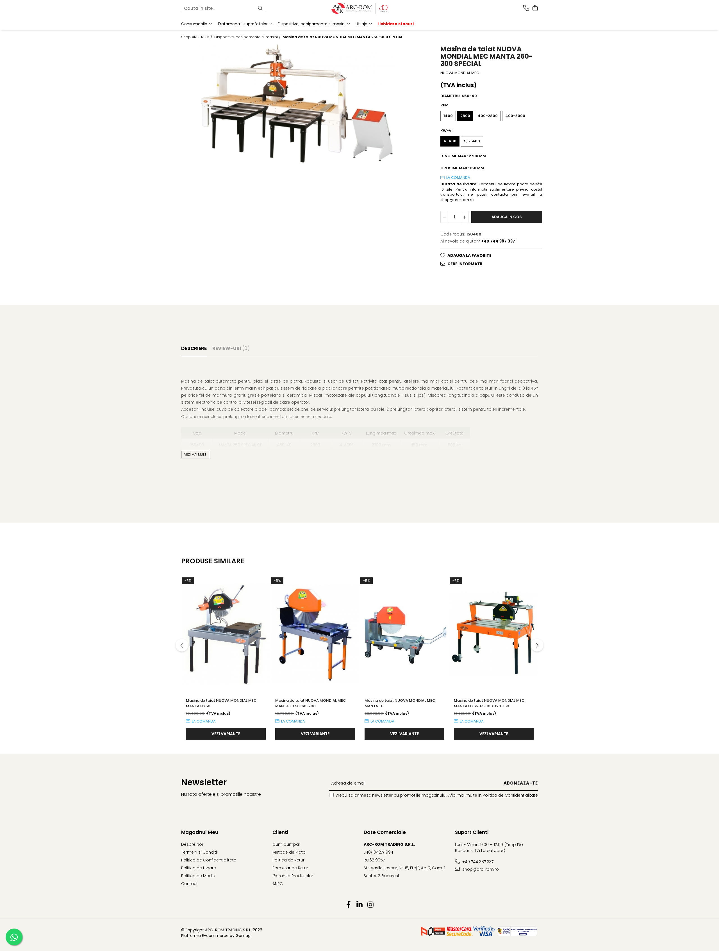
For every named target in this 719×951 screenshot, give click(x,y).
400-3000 (515, 115)
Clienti (280, 832)
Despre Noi (192, 844)
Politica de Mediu (198, 876)
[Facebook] (349, 905)
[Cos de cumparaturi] (535, 8)
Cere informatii (464, 264)
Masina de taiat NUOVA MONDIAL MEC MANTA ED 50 (221, 703)
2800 (465, 115)
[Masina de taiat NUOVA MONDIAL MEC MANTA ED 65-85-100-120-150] (494, 634)
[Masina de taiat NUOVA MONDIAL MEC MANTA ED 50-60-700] (315, 634)
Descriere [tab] (194, 348)
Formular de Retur (290, 868)
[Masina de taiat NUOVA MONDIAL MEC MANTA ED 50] (226, 634)
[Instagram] (371, 905)
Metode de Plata (289, 852)
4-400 (449, 141)
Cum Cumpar (286, 844)
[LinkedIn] (360, 905)
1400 (448, 115)
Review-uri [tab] (231, 348)
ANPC (277, 883)
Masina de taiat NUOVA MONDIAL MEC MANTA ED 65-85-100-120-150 (489, 703)
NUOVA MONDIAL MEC (459, 73)
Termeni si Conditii (199, 852)
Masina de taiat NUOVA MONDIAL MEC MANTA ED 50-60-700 (310, 703)
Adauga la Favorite (469, 255)
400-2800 (488, 115)
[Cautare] (260, 8)
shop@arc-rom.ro (480, 869)
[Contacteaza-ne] (526, 8)
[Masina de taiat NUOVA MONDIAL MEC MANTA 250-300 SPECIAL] (297, 103)
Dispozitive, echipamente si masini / (248, 37)
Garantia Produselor (292, 876)
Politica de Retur (288, 860)
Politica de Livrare (198, 868)
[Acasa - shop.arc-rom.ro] (359, 8)
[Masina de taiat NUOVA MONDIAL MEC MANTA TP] (404, 634)
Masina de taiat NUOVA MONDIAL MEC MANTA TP (400, 703)
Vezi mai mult (195, 454)
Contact (189, 883)
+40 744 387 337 (477, 862)
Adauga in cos (507, 217)
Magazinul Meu (199, 832)
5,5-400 (472, 141)
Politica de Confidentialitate (510, 795)
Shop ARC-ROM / (197, 37)
